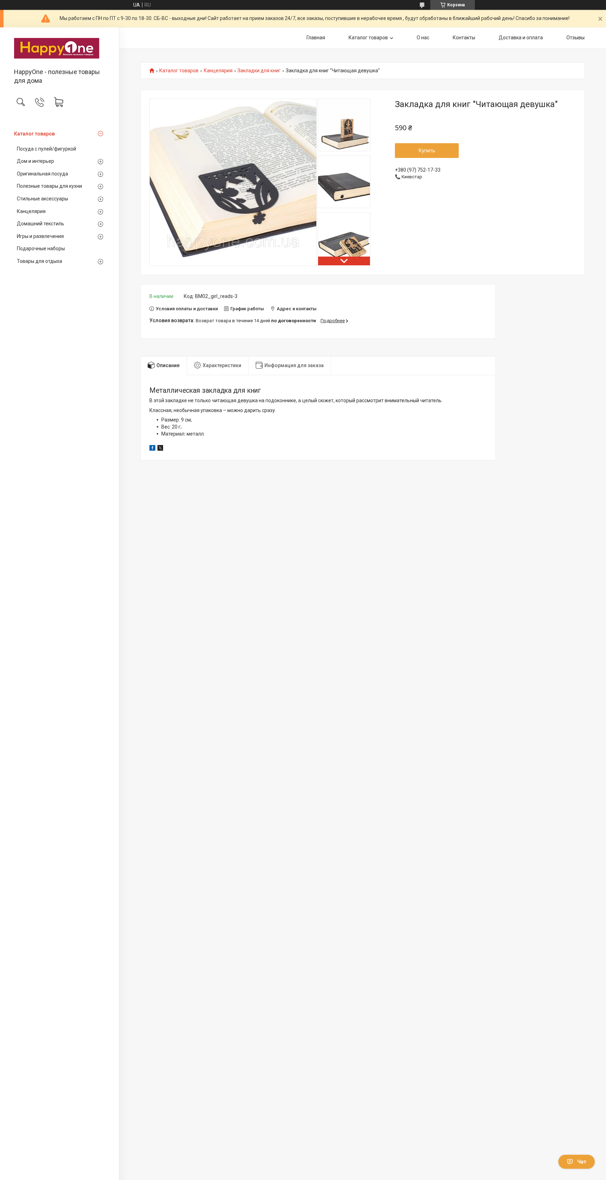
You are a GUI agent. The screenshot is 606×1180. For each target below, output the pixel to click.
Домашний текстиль (40, 223)
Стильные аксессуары (42, 198)
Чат (581, 1162)
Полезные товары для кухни (49, 186)
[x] (160, 449)
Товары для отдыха (39, 261)
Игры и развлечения (40, 236)
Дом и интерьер (35, 161)
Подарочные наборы (41, 248)
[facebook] (152, 449)
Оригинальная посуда (42, 174)
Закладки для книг (259, 70)
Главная (316, 37)
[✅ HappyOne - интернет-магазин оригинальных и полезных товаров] (59, 48)
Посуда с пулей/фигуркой (46, 149)
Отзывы (575, 37)
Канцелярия (31, 211)
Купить (427, 150)
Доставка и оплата (521, 37)
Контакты (464, 37)
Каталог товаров (34, 134)
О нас (423, 37)
